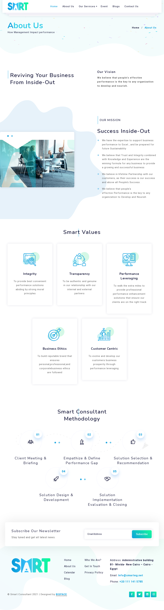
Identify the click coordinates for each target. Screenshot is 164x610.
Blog (67, 579)
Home (54, 6)
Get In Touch (92, 566)
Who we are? (93, 560)
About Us (68, 6)
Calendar (69, 573)
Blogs (116, 6)
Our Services (87, 6)
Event (104, 6)
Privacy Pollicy (94, 573)
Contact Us (131, 6)
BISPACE (61, 594)
